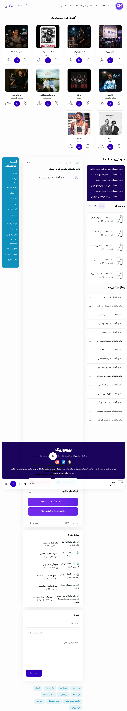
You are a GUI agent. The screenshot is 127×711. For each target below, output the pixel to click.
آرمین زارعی (12, 193)
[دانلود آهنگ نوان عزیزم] (110, 123)
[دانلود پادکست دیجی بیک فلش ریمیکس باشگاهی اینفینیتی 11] (110, 36)
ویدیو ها (84, 5)
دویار (14, 173)
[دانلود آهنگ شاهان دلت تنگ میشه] (47, 36)
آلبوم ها (93, 5)
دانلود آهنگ (105, 5)
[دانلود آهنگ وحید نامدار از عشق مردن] (79, 36)
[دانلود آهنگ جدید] (119, 6)
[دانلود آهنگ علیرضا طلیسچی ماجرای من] (16, 80)
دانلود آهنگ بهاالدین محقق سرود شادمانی (105, 174)
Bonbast (63, 688)
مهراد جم (13, 204)
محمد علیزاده (11, 259)
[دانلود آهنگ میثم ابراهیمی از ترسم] (110, 80)
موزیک (76, 162)
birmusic (76, 688)
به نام (44, 465)
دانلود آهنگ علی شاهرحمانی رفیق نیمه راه (105, 196)
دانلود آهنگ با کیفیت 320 (53, 511)
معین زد (13, 198)
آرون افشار (12, 209)
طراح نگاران (58, 473)
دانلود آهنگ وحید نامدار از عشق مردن (106, 185)
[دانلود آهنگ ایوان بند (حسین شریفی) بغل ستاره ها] (16, 36)
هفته (101, 206)
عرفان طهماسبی (13, 180)
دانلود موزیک (53, 701)
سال (90, 206)
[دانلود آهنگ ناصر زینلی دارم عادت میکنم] (47, 80)
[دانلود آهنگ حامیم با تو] (79, 80)
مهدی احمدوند (11, 254)
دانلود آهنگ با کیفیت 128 (53, 502)
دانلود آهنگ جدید (64, 465)
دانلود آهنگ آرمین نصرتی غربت (109, 180)
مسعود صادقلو (14, 217)
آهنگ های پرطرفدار (69, 5)
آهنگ (37, 688)
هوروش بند (12, 248)
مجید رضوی (12, 187)
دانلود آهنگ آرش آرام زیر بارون (109, 191)
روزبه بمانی (12, 223)
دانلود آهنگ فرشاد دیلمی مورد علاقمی (106, 169)
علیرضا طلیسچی (13, 242)
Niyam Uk (50, 688)
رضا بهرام (13, 229)
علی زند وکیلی (11, 234)
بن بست (37, 465)
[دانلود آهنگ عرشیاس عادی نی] (79, 123)
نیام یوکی (51, 465)
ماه (95, 206)
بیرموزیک (63, 694)
